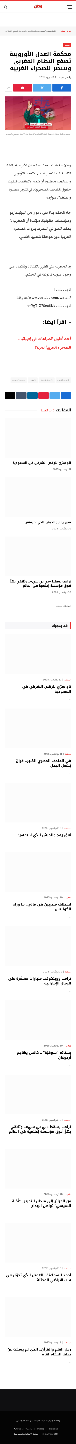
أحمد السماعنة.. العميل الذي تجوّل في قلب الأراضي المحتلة (38, 1277)
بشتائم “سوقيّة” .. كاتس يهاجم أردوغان (44, 1055)
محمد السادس (18, 380)
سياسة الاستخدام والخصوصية (26, 1434)
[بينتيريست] (22, 88)
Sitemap (40, 1428)
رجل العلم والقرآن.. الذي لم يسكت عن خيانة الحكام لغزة (39, 1351)
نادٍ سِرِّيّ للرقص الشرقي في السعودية (41, 463)
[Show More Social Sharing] (8, 88)
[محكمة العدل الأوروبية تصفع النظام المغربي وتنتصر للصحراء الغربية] (38, 113)
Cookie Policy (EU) (50, 1434)
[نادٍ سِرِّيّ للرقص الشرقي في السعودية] (38, 438)
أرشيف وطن (51, 31)
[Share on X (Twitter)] (42, 88)
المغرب (33, 380)
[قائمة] (69, 7)
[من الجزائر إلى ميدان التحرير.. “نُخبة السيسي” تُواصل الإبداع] (38, 1168)
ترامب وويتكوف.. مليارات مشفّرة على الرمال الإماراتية (39, 981)
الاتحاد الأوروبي (63, 380)
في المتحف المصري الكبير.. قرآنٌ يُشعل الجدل (43, 763)
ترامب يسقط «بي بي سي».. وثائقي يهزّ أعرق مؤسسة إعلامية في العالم (40, 583)
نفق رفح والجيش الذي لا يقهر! (48, 522)
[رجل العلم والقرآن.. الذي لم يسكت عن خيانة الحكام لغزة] (38, 1317)
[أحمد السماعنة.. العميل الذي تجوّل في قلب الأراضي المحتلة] (38, 1243)
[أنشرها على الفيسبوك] (61, 88)
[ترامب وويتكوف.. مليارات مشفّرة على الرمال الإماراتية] (38, 946)
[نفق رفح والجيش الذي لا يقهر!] (38, 497)
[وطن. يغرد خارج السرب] (38, 7)
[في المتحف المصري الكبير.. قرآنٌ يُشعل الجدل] (38, 728)
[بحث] (6, 7)
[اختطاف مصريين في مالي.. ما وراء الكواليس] (38, 872)
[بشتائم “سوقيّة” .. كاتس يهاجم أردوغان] (38, 1020)
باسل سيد (64, 77)
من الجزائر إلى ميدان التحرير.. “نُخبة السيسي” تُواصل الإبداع (41, 1203)
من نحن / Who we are (23, 1428)
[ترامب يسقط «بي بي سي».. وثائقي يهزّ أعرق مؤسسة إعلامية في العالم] (38, 556)
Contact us (53, 1428)
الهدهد (43, 31)
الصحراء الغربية (46, 380)
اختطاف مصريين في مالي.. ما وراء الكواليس (42, 906)
